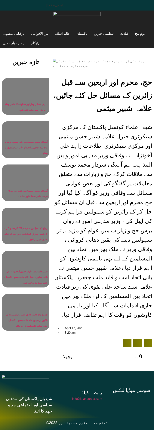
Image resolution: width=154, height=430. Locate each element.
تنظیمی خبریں (104, 33)
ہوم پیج (140, 33)
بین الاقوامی (39, 33)
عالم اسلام (62, 33)
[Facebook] (7, 5)
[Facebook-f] (127, 398)
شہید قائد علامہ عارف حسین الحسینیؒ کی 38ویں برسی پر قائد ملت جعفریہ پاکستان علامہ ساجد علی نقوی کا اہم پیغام (27, 320)
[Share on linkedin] (148, 343)
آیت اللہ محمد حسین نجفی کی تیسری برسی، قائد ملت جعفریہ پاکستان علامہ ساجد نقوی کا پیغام (26, 148)
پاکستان (81, 33)
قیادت (124, 33)
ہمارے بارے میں (13, 43)
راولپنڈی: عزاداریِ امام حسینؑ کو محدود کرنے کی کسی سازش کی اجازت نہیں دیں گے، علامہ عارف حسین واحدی (26, 234)
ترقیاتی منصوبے (13, 33)
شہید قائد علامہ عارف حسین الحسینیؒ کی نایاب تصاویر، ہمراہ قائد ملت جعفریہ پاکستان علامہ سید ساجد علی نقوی (26, 277)
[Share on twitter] (137, 343)
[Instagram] (29, 5)
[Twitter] (14, 5)
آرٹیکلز (35, 43)
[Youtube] (22, 5)
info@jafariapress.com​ (87, 398)
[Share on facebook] (127, 343)
